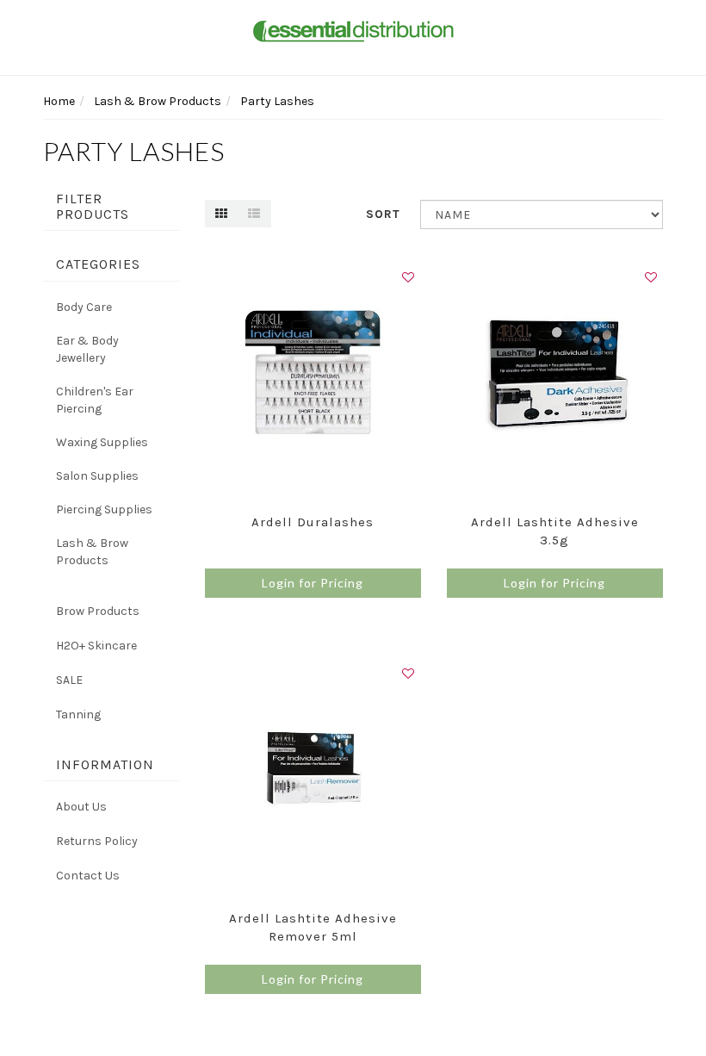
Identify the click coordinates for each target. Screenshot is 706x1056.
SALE (69, 680)
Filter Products (92, 206)
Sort (383, 214)
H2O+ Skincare (96, 645)
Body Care (84, 307)
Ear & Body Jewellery (87, 349)
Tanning (78, 714)
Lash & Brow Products (92, 552)
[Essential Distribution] (353, 29)
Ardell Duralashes (312, 522)
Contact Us (88, 875)
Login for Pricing (312, 582)
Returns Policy (97, 841)
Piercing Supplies (104, 509)
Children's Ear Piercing (94, 400)
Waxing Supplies (102, 442)
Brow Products (97, 611)
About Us (81, 806)
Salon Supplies (97, 476)
